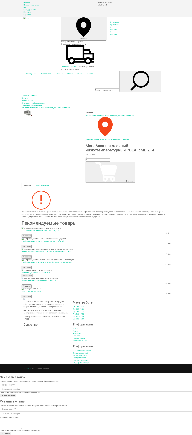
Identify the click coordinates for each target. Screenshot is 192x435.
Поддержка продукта (82, 363)
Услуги (90, 74)
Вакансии (77, 333)
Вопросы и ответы (80, 360)
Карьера (76, 336)
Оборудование (31, 74)
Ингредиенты (46, 74)
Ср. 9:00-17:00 (78, 312)
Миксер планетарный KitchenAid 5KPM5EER (39, 281)
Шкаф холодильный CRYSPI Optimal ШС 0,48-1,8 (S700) (43, 241)
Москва (83, 39)
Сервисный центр (80, 355)
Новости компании (31, 5)
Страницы (27, 15)
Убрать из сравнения (113, 140)
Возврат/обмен (79, 358)
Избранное (114, 22)
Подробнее (27, 276)
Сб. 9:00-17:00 (78, 316)
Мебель (70, 74)
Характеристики (42, 185)
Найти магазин (79, 338)
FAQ (25, 7)
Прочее (80, 74)
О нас (75, 329)
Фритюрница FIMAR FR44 (31, 291)
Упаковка (59, 74)
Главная (27, 2)
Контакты (27, 12)
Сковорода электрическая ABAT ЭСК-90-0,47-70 (41, 231)
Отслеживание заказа (82, 350)
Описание (27, 185)
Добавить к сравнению (95, 140)
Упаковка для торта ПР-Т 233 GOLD (36, 273)
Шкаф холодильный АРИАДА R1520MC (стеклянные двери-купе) (47, 262)
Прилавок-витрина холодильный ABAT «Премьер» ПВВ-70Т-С (46, 252)
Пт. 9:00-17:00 (78, 314)
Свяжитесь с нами (80, 341)
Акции (75, 331)
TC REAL (28, 368)
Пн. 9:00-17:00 (78, 307)
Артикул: (89, 113)
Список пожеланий (80, 353)
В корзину (130, 181)
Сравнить (115, 25)
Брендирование (30, 10)
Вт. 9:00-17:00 (78, 309)
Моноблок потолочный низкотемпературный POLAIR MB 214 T (110, 116)
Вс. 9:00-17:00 (78, 319)
